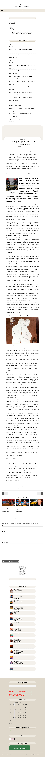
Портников (18, 486)
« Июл (10, 723)
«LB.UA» (14, 458)
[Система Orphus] (12, 29)
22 (23, 715)
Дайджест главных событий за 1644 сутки (18, 613)
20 (18, 715)
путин (23, 486)
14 (20, 712)
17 (10, 715)
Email (3, 531)
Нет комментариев (22, 488)
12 (15, 712)
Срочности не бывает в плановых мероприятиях (18, 663)
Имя (3, 525)
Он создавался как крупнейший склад (17, 657)
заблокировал (19, 748)
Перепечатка (6, 486)
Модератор (25, 146)
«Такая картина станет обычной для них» (18, 624)
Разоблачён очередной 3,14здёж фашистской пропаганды (18, 608)
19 (15, 715)
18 (13, 715)
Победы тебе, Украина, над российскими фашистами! (18, 652)
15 (23, 712)
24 (10, 717)
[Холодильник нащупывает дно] (5, 493)
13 (18, 712)
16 (25, 712)
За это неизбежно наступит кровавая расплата (17, 641)
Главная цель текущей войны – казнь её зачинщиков (21, 509)
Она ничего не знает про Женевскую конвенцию (19, 635)
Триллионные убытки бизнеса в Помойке (18, 630)
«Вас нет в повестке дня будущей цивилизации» (18, 646)
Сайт (3, 536)
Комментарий (5, 542)
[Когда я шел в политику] (40, 493)
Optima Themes (12, 754)
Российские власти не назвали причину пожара (19, 669)
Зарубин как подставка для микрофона (18, 602)
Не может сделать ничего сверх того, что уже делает (19, 619)
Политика (22, 139)
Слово (22, 4)
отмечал (11, 152)
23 (25, 715)
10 (10, 712)
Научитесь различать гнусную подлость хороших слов (7, 509)
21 (20, 715)
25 (13, 717)
